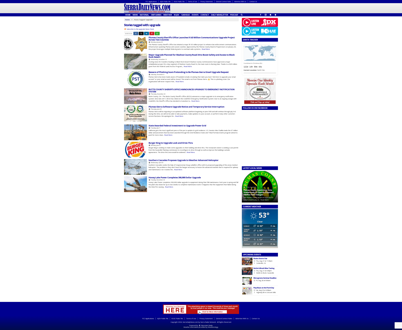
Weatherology (213, 327)
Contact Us (253, 2)
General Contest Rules (223, 2)
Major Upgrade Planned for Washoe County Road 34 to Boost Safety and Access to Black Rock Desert (192, 55)
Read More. (206, 49)
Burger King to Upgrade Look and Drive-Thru (171, 142)
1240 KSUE (185, 15)
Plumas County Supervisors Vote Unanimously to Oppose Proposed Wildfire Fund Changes (258, 192)
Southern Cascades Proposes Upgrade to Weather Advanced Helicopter (183, 160)
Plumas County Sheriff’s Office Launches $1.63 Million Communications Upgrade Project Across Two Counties (192, 38)
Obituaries (156, 15)
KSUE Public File (179, 2)
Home (127, 15)
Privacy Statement (206, 2)
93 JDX (176, 15)
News (135, 15)
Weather (167, 15)
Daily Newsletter (219, 15)
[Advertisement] (260, 91)
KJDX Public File (165, 2)
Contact (204, 15)
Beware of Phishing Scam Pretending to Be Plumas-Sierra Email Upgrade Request (189, 72)
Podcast (234, 15)
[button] (241, 14)
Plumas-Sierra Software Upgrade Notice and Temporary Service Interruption (186, 106)
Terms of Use (192, 2)
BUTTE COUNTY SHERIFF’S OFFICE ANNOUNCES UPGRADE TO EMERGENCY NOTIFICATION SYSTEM (191, 90)
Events (195, 15)
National (144, 15)
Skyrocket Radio (207, 325)
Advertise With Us (240, 2)
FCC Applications (151, 2)
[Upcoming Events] (247, 261)
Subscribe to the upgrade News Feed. (140, 29)
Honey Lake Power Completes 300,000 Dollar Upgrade (175, 177)
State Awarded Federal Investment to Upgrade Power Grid (177, 125)
